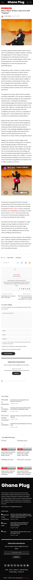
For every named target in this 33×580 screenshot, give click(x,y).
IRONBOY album (13, 209)
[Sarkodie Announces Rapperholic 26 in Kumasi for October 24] (5, 402)
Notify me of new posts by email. (12, 349)
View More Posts (16, 276)
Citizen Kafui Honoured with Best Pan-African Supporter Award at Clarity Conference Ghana (19, 524)
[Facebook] (17, 262)
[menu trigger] (3, 2)
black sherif (10, 257)
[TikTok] (24, 565)
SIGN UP (16, 373)
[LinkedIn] (29, 289)
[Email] (29, 262)
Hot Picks (18, 257)
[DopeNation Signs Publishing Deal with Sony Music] (5, 425)
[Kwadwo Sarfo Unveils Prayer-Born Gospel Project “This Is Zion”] (24, 445)
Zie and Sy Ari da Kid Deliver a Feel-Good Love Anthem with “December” (24, 472)
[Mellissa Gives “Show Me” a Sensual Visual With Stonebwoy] (8, 464)
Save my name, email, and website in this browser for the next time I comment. (16, 342)
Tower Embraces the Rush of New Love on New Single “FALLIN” (8, 453)
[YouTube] (21, 565)
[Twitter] (21, 262)
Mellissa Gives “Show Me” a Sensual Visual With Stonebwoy (8, 472)
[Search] (30, 2)
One (13, 213)
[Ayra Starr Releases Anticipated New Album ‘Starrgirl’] (5, 418)
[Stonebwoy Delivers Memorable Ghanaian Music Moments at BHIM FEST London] (5, 410)
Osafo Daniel (8, 16)
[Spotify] (27, 565)
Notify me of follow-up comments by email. (14, 346)
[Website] (19, 289)
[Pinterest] (25, 262)
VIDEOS (9, 8)
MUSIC (3, 8)
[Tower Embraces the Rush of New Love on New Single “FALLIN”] (8, 445)
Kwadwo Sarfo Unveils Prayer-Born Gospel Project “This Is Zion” (23, 453)
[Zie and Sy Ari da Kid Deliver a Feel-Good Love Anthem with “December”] (24, 464)
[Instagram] (27, 289)
